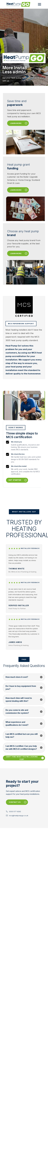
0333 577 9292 (15, 811)
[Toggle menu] (39, 4)
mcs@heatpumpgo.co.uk (18, 815)
